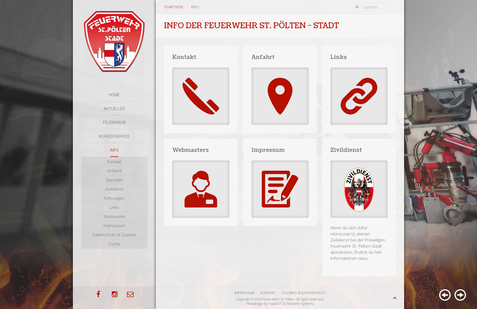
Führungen (114, 198)
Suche (114, 243)
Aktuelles (114, 108)
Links (114, 207)
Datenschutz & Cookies (114, 234)
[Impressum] (280, 182)
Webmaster (114, 216)
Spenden (114, 180)
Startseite (173, 6)
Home (114, 94)
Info (114, 150)
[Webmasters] (201, 182)
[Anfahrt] (280, 89)
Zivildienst (114, 189)
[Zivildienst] (359, 207)
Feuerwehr (114, 122)
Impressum (114, 225)
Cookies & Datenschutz (304, 292)
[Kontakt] (201, 89)
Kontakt (114, 161)
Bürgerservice (114, 136)
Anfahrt (114, 170)
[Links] (359, 89)
